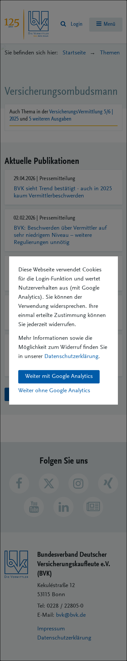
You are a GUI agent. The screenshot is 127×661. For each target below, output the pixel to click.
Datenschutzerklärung (71, 357)
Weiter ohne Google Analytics (54, 391)
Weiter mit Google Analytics (59, 377)
